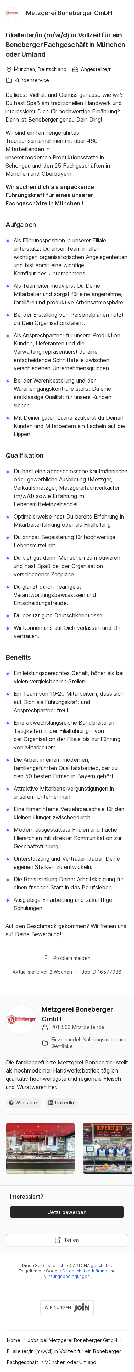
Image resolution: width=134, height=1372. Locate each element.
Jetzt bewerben (67, 1212)
